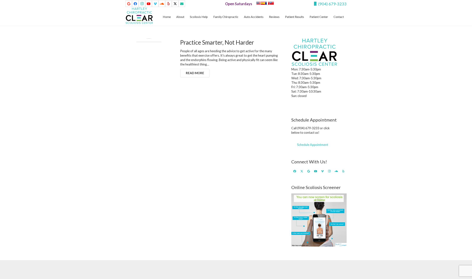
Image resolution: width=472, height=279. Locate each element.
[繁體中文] (272, 4)
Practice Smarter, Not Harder (217, 42)
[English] (258, 4)
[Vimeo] (155, 3)
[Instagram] (142, 3)
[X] (175, 3)
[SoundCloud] (162, 3)
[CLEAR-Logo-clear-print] (139, 15)
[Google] (128, 3)
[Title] (181, 3)
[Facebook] (135, 3)
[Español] (263, 4)
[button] (346, 16)
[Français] (267, 4)
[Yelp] (168, 3)
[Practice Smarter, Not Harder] (148, 61)
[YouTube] (148, 3)
